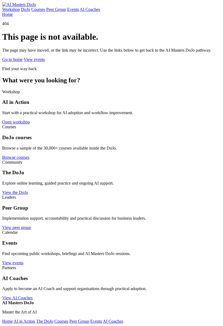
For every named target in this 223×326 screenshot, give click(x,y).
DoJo (25, 9)
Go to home (12, 59)
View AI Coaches (17, 298)
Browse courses (15, 157)
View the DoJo (15, 192)
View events (34, 59)
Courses (38, 9)
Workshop (11, 9)
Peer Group (56, 9)
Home (7, 14)
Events (73, 9)
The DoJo (44, 321)
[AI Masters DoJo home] (19, 4)
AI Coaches (90, 9)
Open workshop (16, 122)
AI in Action (24, 321)
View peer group (16, 227)
